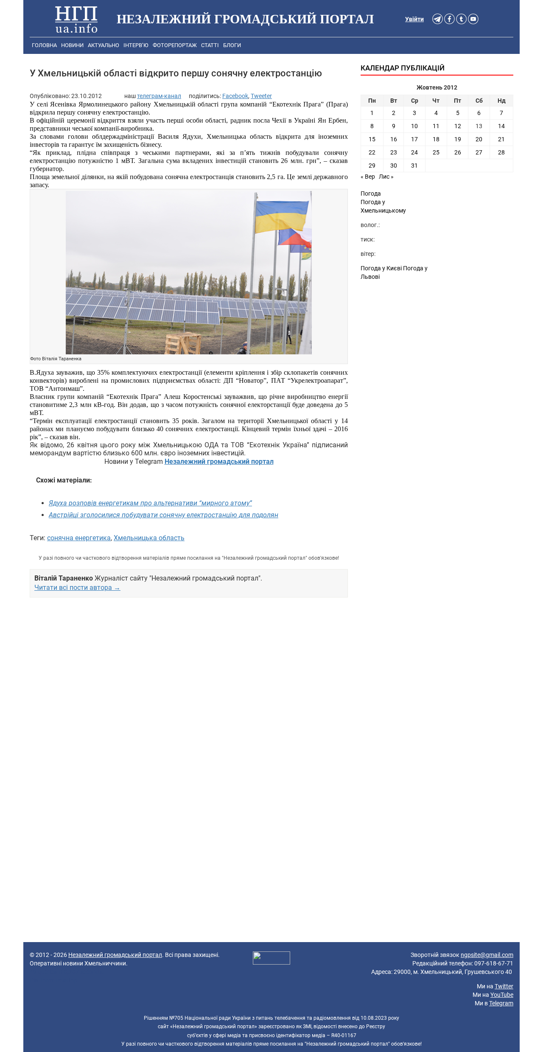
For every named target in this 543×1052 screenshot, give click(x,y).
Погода (371, 193)
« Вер (368, 176)
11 (436, 126)
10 (414, 126)
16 (393, 139)
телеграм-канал (159, 96)
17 (414, 139)
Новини (72, 45)
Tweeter (261, 96)
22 (372, 152)
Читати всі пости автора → (77, 588)
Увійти (414, 19)
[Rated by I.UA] (271, 959)
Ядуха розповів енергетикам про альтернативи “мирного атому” (150, 503)
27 (479, 152)
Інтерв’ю (135, 45)
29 (372, 165)
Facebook (235, 96)
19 (457, 139)
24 (414, 152)
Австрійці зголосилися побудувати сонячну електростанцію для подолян (163, 515)
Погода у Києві (381, 268)
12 (457, 126)
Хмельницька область (149, 538)
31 (414, 165)
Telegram (501, 1003)
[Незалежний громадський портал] (76, 19)
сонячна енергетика (79, 538)
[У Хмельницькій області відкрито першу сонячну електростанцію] (189, 273)
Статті (210, 45)
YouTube (501, 994)
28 (501, 152)
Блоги (232, 45)
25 (436, 152)
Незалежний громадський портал (115, 954)
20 (479, 139)
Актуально (103, 45)
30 (393, 165)
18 (436, 139)
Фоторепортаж (175, 45)
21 (501, 139)
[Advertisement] (188, 693)
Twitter (504, 986)
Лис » (386, 176)
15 (372, 139)
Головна (44, 45)
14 (501, 126)
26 (457, 152)
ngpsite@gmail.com (487, 954)
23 (393, 152)
